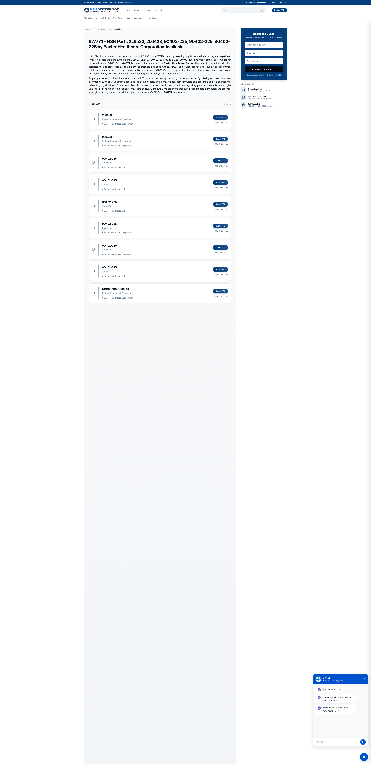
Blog (162, 10)
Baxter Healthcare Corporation (118, 124)
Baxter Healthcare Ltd (114, 167)
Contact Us (151, 10)
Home (127, 10)
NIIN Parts (117, 18)
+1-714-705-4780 (279, 2)
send (363, 742)
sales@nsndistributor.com (255, 2)
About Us (138, 10)
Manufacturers (90, 18)
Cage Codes (139, 18)
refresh (363, 679)
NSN (94, 29)
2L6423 (107, 136)
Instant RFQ (279, 10)
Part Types (152, 18)
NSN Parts (105, 18)
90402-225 (109, 158)
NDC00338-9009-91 (115, 289)
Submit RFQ (220, 117)
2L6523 (107, 115)
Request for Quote (263, 69)
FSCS (128, 18)
